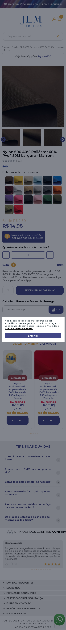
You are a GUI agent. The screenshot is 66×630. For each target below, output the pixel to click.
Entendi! (33, 335)
